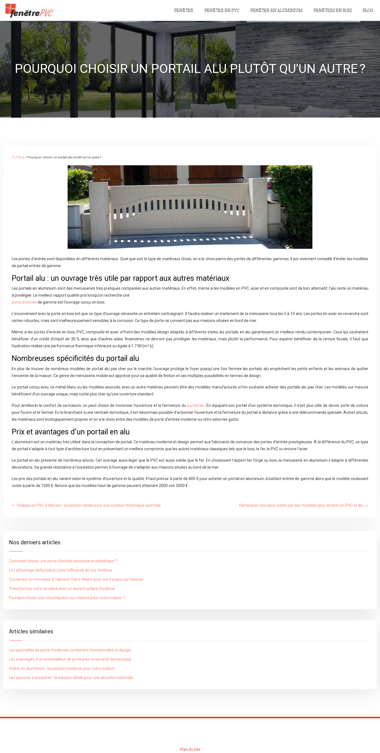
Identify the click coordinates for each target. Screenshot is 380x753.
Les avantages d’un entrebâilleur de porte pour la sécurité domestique (70, 659)
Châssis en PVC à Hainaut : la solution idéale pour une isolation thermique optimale (89, 505)
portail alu (196, 405)
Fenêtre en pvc (221, 10)
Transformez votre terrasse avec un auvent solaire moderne (62, 588)
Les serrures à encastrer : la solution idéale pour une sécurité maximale (71, 677)
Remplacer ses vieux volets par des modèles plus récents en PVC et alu (301, 505)
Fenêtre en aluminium (276, 10)
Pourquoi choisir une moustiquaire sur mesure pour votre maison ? (67, 597)
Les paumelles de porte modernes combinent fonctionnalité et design (70, 650)
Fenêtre (183, 10)
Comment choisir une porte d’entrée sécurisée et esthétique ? (63, 561)
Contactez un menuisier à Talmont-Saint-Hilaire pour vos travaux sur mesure (76, 579)
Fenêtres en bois (333, 10)
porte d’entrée (24, 302)
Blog (368, 10)
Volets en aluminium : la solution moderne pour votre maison (62, 668)
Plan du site (190, 749)
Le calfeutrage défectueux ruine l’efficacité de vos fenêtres (60, 570)
